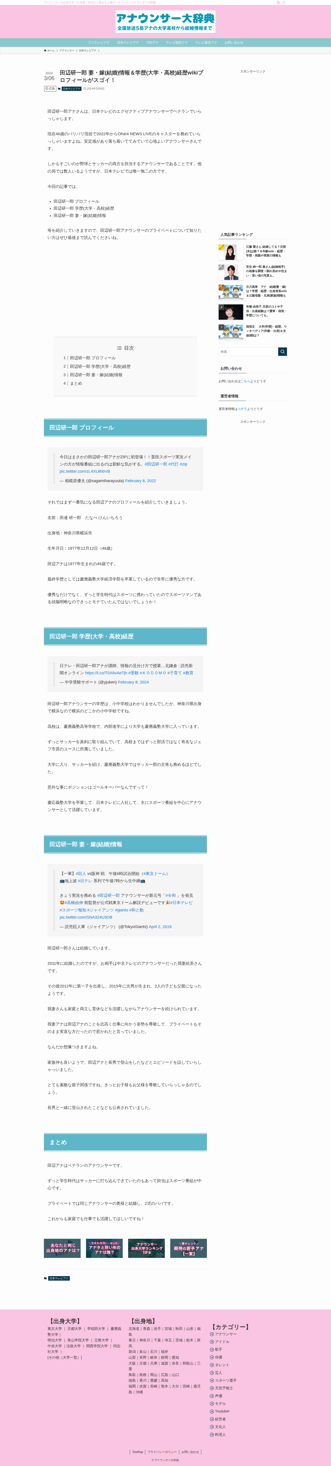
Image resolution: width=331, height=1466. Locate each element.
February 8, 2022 (140, 481)
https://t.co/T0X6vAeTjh (106, 673)
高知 (164, 1380)
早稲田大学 (96, 1329)
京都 (143, 1363)
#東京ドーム (154, 873)
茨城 (179, 1340)
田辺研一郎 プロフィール (93, 358)
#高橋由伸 (74, 902)
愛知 (175, 1357)
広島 (164, 1375)
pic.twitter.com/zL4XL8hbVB (85, 471)
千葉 (157, 1340)
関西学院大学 (97, 1346)
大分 (175, 1386)
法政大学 (73, 1346)
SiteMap (137, 1452)
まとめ (76, 383)
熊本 (164, 1386)
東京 (132, 1340)
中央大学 (55, 1346)
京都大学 (74, 1329)
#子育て (175, 673)
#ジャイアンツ (100, 910)
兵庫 (153, 1363)
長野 (143, 1357)
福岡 (132, 1386)
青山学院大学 (78, 1340)
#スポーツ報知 (73, 910)
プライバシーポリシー (162, 1452)
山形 (189, 1329)
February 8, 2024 (133, 682)
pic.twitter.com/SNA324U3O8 (86, 917)
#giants (121, 910)
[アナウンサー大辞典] (165, 21)
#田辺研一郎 (156, 464)
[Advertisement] (125, 288)
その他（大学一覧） (64, 1357)
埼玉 (168, 1340)
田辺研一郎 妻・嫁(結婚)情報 (96, 375)
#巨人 (81, 873)
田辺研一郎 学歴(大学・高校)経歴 (100, 366)
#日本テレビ (181, 902)
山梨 (132, 1357)
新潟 (132, 1352)
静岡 (164, 1357)
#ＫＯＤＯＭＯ (153, 673)
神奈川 (144, 1340)
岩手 (157, 1329)
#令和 (171, 895)
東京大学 (55, 1329)
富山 (143, 1352)
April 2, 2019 (160, 926)
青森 (146, 1329)
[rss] (278, 2)
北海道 (134, 1329)
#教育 (188, 673)
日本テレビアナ (71, 88)
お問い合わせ (190, 1452)
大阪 (132, 1363)
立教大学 (101, 1340)
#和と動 (136, 910)
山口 (175, 1375)
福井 (164, 1352)
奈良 (175, 1363)
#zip (183, 464)
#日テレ (85, 881)
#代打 (173, 464)
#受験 (133, 673)
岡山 (153, 1375)
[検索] (284, 2)
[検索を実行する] (282, 351)
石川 (153, 1352)
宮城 (168, 1329)
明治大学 (55, 1340)
